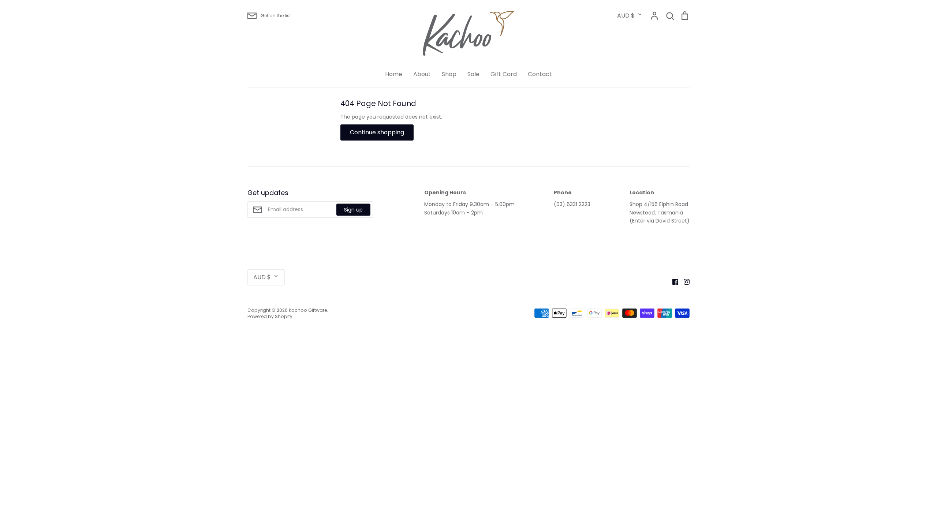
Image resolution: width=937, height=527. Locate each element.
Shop (449, 74)
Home (393, 74)
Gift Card (503, 74)
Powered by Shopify (269, 316)
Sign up (353, 209)
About (422, 74)
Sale (473, 74)
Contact (540, 74)
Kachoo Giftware (308, 310)
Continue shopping (377, 132)
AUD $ (626, 15)
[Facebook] (672, 281)
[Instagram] (684, 281)
